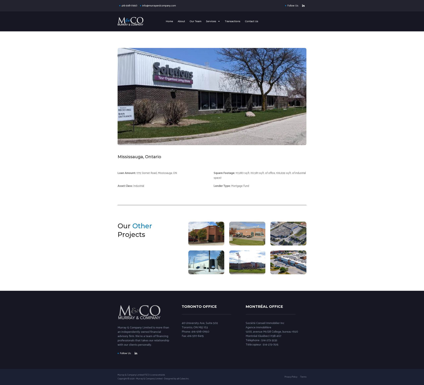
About (181, 21)
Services (211, 21)
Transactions (232, 21)
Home (169, 21)
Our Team (195, 21)
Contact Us (251, 21)
